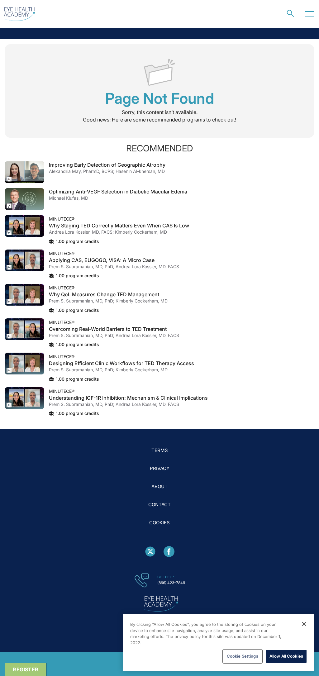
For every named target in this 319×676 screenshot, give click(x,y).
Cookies (159, 523)
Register (25, 669)
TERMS (159, 450)
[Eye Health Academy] (19, 14)
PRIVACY (159, 468)
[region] (218, 642)
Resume (24, 172)
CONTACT (159, 504)
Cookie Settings (242, 656)
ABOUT (159, 486)
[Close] (304, 624)
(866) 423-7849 (171, 582)
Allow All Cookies (286, 656)
